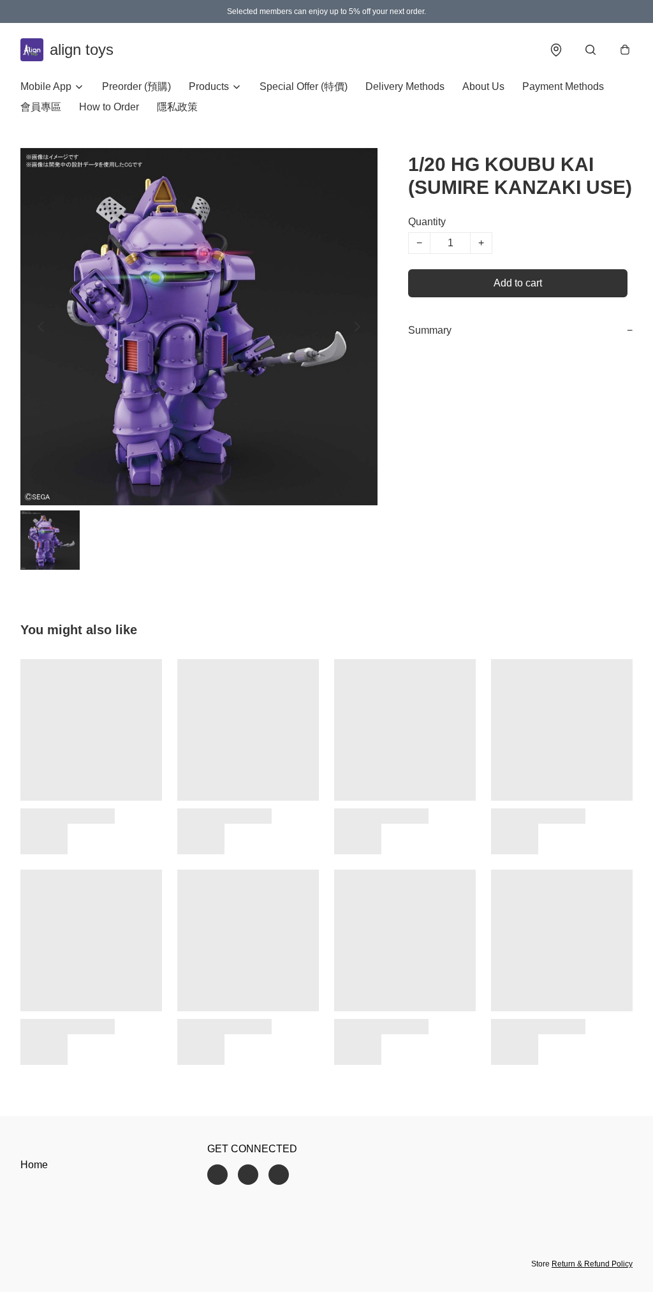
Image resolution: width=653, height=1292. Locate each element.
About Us (483, 86)
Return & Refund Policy (592, 1263)
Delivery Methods (404, 86)
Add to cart (518, 283)
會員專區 (40, 106)
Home (34, 1164)
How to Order (109, 106)
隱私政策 (177, 106)
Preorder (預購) (136, 86)
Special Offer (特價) (304, 86)
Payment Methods (563, 86)
